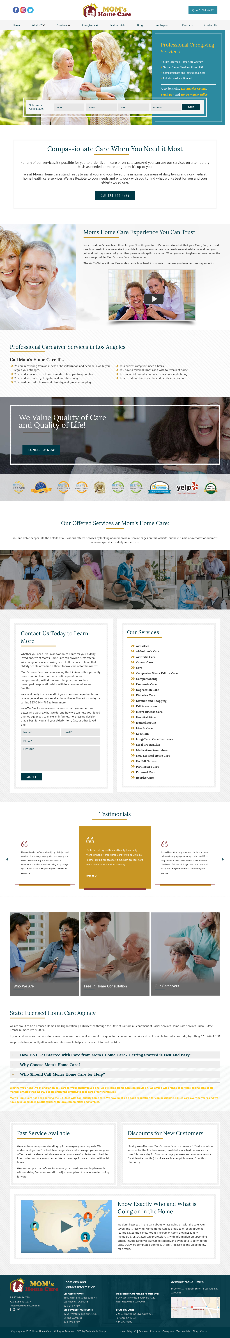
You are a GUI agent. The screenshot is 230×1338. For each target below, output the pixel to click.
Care (139, 668)
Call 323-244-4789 (115, 195)
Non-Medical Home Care (153, 755)
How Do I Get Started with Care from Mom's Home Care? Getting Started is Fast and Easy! (105, 1054)
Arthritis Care (146, 657)
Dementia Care (146, 684)
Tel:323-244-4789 (20, 1297)
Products (155, 1331)
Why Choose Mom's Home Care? (50, 1064)
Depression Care (147, 690)
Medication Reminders (152, 750)
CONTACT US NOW (41, 450)
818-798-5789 (72, 1321)
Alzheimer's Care (148, 651)
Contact (204, 1331)
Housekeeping (146, 722)
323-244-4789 (204, 10)
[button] (26, 565)
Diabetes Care (145, 695)
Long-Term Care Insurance (154, 739)
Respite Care (145, 777)
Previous (7, 859)
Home (121, 1331)
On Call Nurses (146, 761)
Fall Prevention (146, 706)
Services (143, 1331)
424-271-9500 (124, 1321)
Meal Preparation (148, 744)
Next (223, 859)
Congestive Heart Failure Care (157, 673)
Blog (195, 1331)
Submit (191, 107)
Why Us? (131, 1331)
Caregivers (168, 1331)
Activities (142, 646)
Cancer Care (144, 662)
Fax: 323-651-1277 (20, 1301)
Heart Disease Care (149, 712)
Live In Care (144, 728)
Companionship (147, 679)
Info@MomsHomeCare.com (25, 1305)
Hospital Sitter (146, 717)
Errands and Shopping (151, 701)
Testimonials (183, 1331)
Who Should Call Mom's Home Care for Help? (62, 1074)
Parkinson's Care (147, 766)
